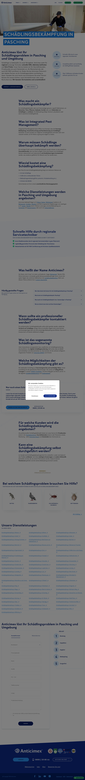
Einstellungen (35, 395)
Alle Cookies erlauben (50, 395)
